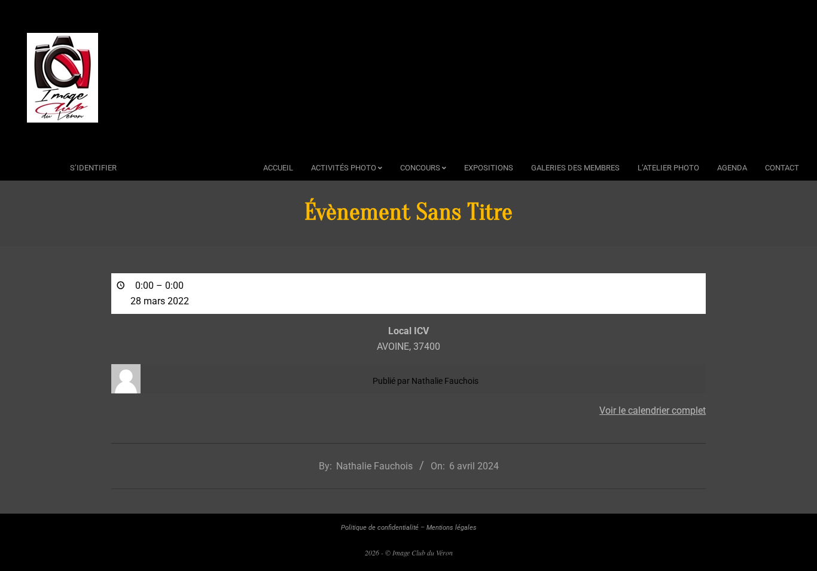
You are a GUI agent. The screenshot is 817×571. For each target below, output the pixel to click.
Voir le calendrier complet (652, 410)
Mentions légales (451, 528)
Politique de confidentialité (380, 528)
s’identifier (93, 167)
